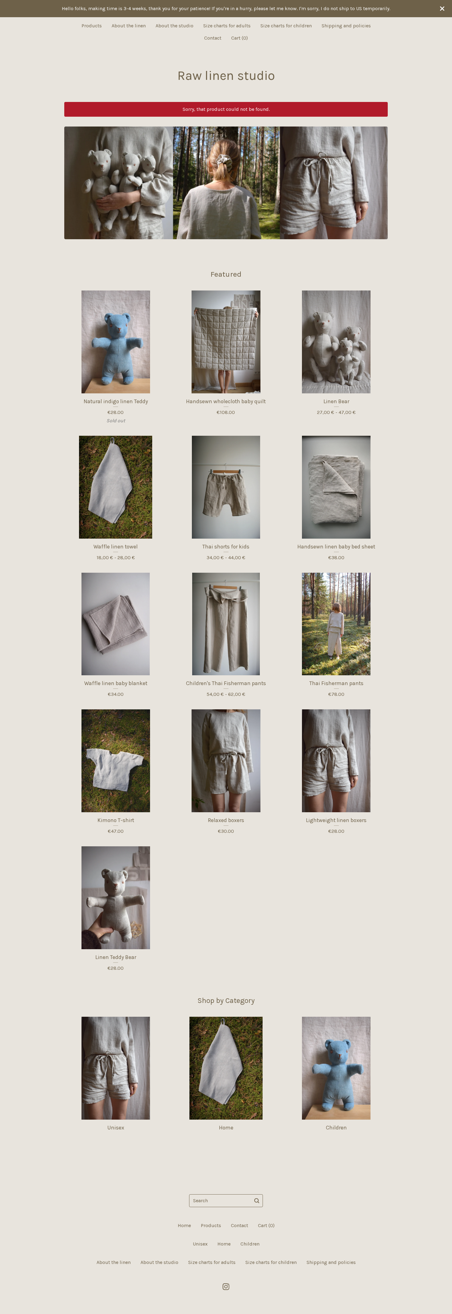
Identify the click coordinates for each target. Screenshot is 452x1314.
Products (91, 26)
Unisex (200, 1244)
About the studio (174, 26)
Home (184, 1225)
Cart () (239, 38)
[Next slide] (379, 178)
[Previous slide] (73, 178)
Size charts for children (286, 26)
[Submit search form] (256, 1200)
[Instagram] (226, 1287)
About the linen (129, 26)
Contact (212, 38)
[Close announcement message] (442, 9)
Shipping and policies (346, 26)
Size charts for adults (227, 26)
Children (250, 1244)
